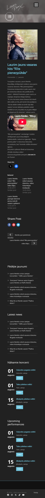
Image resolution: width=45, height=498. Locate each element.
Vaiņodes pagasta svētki (25, 370)
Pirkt (20, 378)
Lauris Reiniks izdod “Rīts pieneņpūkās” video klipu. (13, 182)
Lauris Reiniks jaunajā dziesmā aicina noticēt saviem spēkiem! (14, 199)
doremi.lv (31, 155)
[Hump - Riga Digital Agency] (36, 492)
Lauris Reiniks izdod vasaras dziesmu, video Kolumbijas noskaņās (28, 183)
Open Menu (36, 5)
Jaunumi (21, 77)
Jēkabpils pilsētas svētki (25, 399)
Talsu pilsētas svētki (24, 384)
